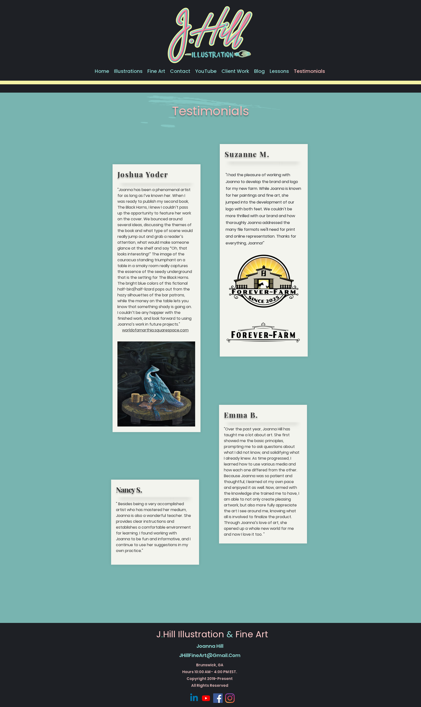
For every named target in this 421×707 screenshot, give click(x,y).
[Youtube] (206, 698)
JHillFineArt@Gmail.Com (209, 655)
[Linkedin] (194, 698)
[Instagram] (230, 698)
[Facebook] (218, 698)
